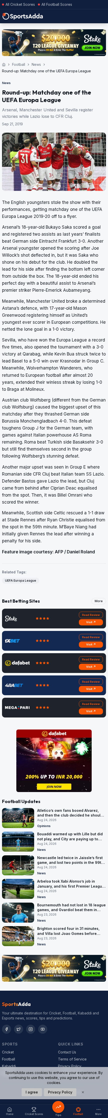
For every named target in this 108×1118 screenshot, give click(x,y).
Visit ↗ (91, 622)
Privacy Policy (69, 1066)
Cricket (8, 1052)
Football (18, 64)
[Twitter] (18, 1029)
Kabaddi (9, 1066)
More (99, 601)
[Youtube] (42, 1029)
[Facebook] (6, 1029)
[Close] (82, 1092)
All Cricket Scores (20, 4)
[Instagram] (30, 1029)
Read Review (91, 615)
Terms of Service (72, 1059)
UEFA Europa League (20, 580)
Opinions (43, 826)
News (36, 64)
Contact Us (67, 1052)
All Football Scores (56, 4)
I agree (32, 1092)
